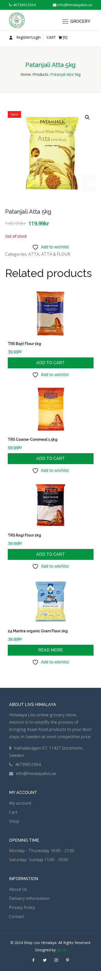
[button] (87, 117)
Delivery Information (29, 898)
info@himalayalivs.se (74, 4)
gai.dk (61, 949)
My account (20, 803)
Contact (16, 916)
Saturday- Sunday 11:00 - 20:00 (38, 860)
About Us (18, 889)
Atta (33, 254)
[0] (57, 37)
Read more (50, 650)
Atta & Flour (55, 254)
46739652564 (24, 4)
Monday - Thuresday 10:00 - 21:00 (41, 850)
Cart (13, 812)
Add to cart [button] (50, 362)
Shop (14, 821)
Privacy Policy (22, 907)
